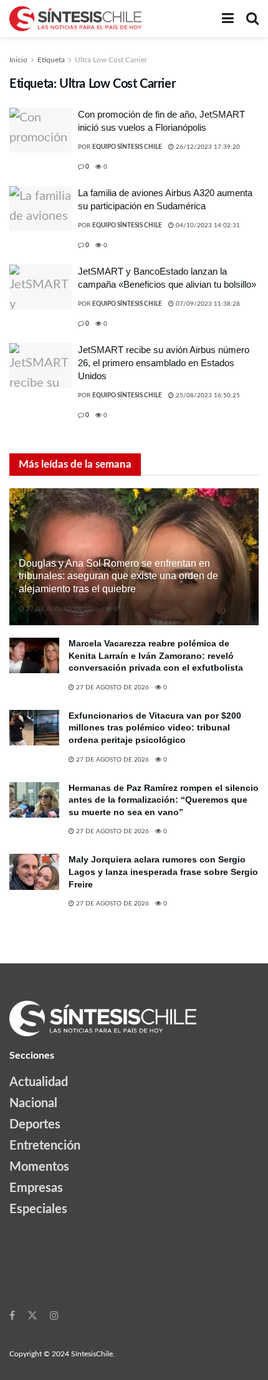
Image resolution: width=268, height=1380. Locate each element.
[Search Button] (252, 18)
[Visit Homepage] (75, 18)
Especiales (38, 1209)
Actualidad (38, 1082)
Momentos (39, 1167)
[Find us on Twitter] (32, 1315)
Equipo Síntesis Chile (127, 147)
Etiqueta (51, 60)
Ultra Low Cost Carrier (111, 60)
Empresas (36, 1188)
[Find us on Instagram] (54, 1315)
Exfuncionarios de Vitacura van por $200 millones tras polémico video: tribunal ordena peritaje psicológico (155, 728)
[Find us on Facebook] (12, 1315)
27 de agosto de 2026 (61, 609)
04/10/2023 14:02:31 (207, 225)
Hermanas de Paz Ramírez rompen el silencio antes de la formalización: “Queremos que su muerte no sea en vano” (164, 800)
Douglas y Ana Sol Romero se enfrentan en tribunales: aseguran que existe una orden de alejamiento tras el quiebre (118, 576)
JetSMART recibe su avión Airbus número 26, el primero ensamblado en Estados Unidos (163, 362)
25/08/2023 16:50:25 (207, 395)
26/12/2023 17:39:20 (207, 147)
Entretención (44, 1146)
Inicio (18, 60)
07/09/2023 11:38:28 (207, 304)
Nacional (33, 1103)
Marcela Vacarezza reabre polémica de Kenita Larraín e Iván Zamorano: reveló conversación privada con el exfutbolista (156, 655)
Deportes (34, 1124)
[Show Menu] (228, 18)
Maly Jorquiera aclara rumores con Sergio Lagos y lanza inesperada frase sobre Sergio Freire (163, 871)
